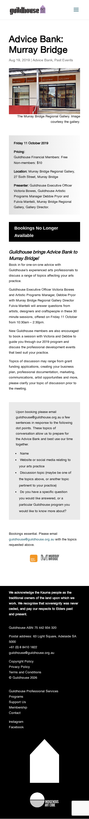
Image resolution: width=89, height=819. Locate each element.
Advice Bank (42, 60)
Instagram (16, 722)
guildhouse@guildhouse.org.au (31, 539)
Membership (18, 707)
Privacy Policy (19, 667)
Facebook (16, 727)
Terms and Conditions (25, 672)
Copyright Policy (21, 661)
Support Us (17, 702)
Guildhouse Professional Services (33, 691)
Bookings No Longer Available (36, 232)
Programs (16, 696)
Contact (15, 713)
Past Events (63, 60)
